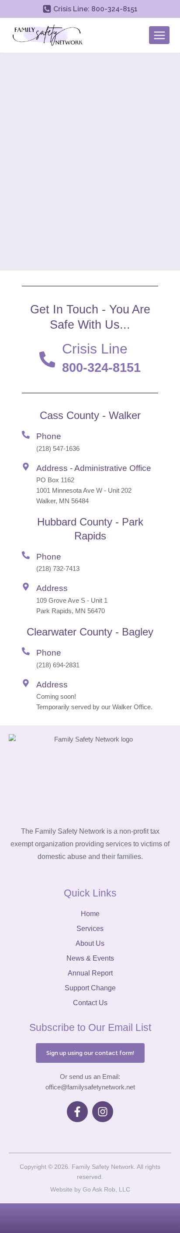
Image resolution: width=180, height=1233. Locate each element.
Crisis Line (95, 349)
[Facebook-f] (77, 1111)
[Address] (26, 587)
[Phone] (26, 435)
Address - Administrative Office (93, 468)
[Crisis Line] (47, 359)
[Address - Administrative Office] (26, 467)
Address (52, 588)
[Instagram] (102, 1111)
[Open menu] (159, 35)
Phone (48, 436)
